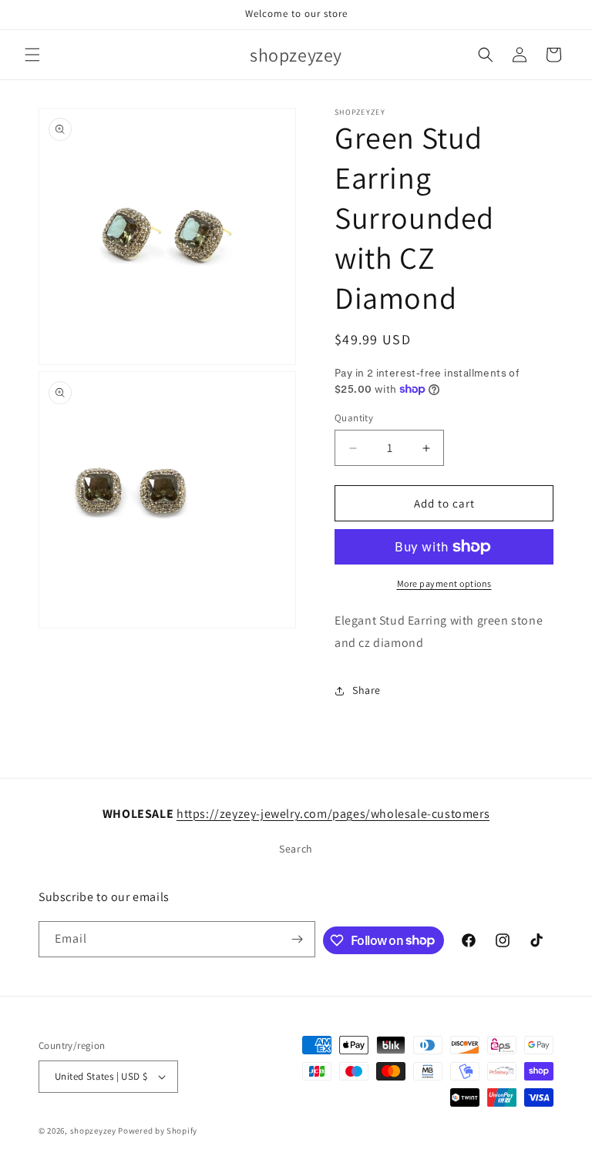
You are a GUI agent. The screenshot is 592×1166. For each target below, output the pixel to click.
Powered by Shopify (157, 1130)
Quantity (354, 417)
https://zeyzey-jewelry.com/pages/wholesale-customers (333, 814)
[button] (32, 55)
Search (296, 849)
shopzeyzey (93, 1130)
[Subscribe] (297, 939)
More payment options (444, 583)
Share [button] (366, 690)
